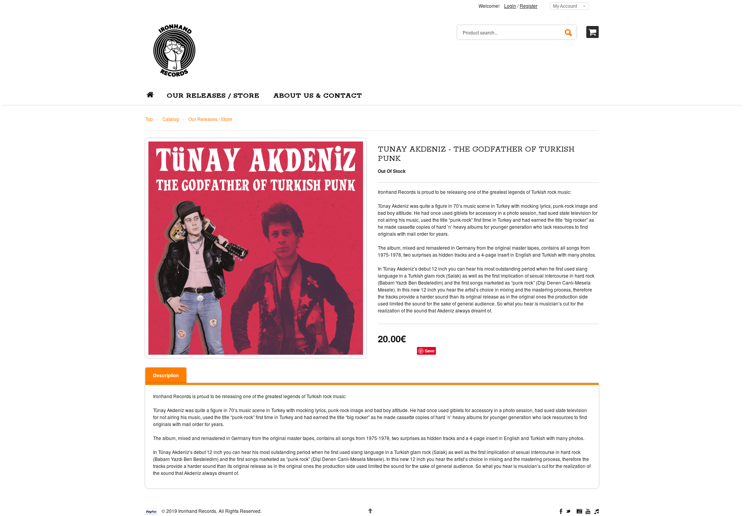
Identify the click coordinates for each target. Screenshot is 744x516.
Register (528, 5)
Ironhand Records (197, 510)
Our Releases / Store (210, 119)
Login (510, 5)
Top (149, 119)
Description (166, 375)
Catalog (170, 119)
